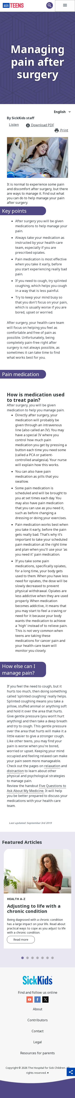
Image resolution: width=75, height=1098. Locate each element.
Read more (20, 939)
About (37, 1009)
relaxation (52, 766)
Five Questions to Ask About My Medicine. (36, 788)
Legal (37, 1042)
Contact (38, 1031)
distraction (15, 771)
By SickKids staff (20, 118)
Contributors (38, 1020)
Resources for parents (37, 1053)
